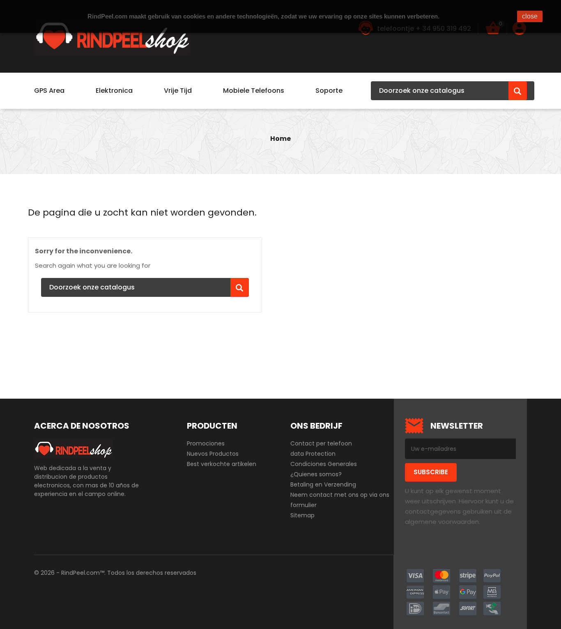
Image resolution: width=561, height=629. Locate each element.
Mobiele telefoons (253, 90)
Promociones (206, 443)
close (530, 16)
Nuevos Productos (213, 454)
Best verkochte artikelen (221, 464)
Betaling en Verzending (323, 484)
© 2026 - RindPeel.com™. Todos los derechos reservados (115, 573)
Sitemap (302, 515)
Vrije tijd (178, 90)
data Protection (313, 454)
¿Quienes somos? (316, 474)
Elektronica (114, 90)
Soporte (329, 90)
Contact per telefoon (321, 443)
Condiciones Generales (323, 464)
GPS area (49, 90)
